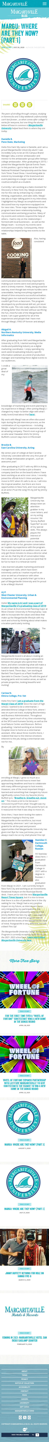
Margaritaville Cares (24, 1411)
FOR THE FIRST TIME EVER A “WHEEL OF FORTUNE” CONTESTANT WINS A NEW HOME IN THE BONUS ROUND (24, 1019)
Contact (24, 1391)
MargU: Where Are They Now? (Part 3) (25, 1144)
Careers (24, 1399)
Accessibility (24, 1387)
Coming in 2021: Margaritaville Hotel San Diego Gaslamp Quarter (24, 1339)
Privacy (24, 1379)
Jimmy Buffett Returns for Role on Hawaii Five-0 (24, 1275)
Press (24, 1395)
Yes (33, 1435)
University (24, 1403)
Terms (24, 1375)
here (31, 414)
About (24, 1371)
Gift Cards (24, 1407)
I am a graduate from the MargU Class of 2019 (22, 702)
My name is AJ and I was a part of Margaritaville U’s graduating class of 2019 (23, 604)
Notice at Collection (24, 1383)
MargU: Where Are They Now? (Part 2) (24, 1209)
